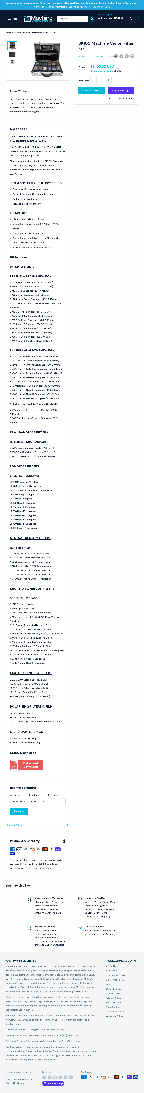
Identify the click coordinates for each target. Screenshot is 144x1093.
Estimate (19, 811)
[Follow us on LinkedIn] (71, 1077)
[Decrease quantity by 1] (93, 80)
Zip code (53, 795)
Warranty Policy (114, 1016)
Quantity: (83, 79)
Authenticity (113, 970)
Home (8, 32)
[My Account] (130, 18)
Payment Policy (114, 993)
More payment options (121, 98)
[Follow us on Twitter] (50, 1077)
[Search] (91, 19)
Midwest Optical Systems (91, 56)
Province (34, 795)
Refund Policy (14, 824)
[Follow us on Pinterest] (60, 1077)
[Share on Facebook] (116, 56)
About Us (111, 966)
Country (14, 795)
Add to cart (91, 90)
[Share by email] (132, 56)
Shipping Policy (114, 1007)
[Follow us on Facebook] (44, 1077)
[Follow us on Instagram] (55, 1077)
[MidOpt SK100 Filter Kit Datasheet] (27, 759)
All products (19, 32)
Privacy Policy (113, 998)
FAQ (108, 984)
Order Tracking (114, 988)
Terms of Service (115, 1011)
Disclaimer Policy (115, 979)
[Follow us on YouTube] (66, 1077)
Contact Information (117, 975)
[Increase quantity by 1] (108, 80)
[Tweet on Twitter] (127, 56)
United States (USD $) (17, 1072)
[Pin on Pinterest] (121, 56)
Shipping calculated (100, 71)
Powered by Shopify (15, 1083)
